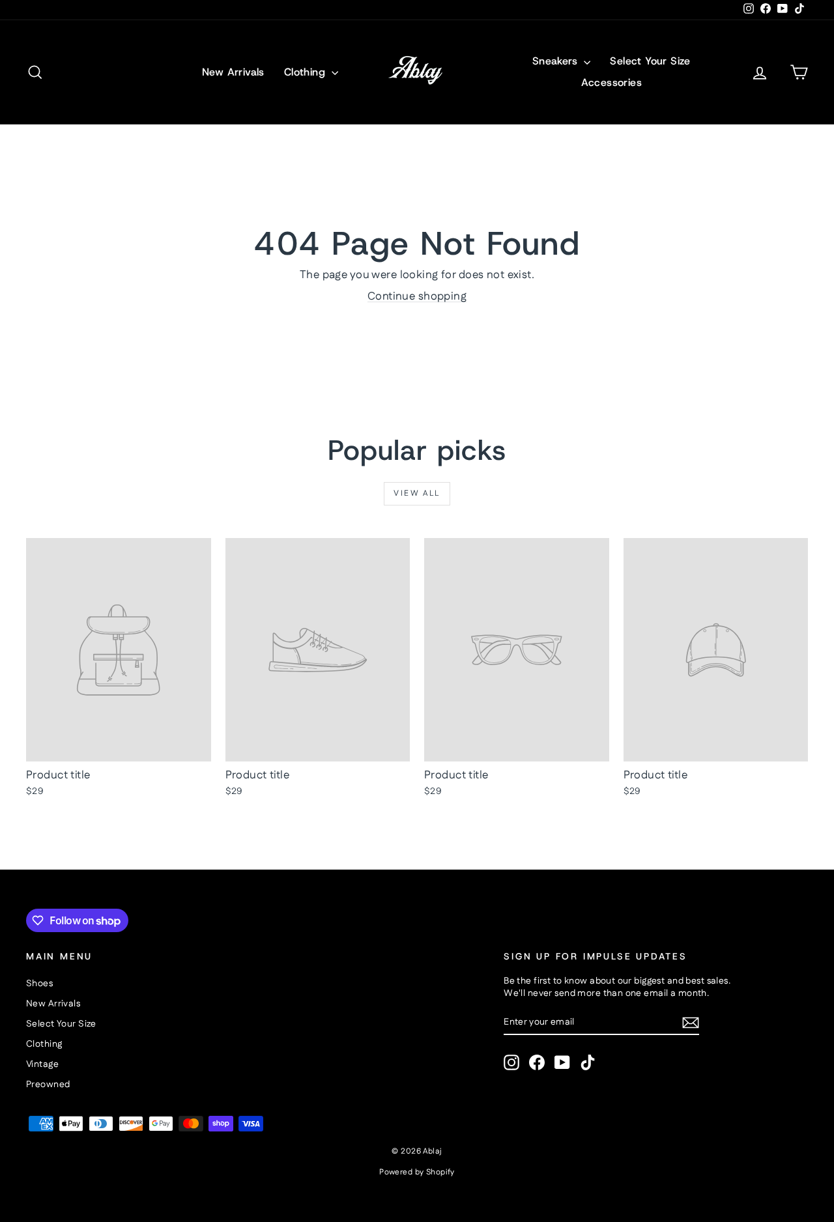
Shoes (39, 983)
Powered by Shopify (417, 1172)
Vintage (42, 1064)
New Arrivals (233, 72)
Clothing (306, 72)
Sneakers (556, 61)
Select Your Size (650, 61)
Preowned (48, 1084)
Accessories (611, 82)
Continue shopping (417, 296)
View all (417, 493)
